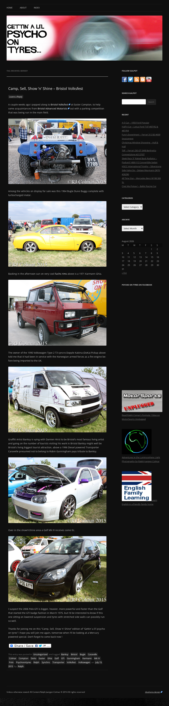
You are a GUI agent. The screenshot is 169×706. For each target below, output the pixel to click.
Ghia (50, 658)
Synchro (46, 662)
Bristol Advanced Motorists (52, 108)
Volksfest (71, 662)
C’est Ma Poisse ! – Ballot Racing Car (139, 186)
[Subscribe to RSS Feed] (136, 81)
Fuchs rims (61, 273)
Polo (11, 662)
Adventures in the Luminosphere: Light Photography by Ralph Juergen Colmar (141, 459)
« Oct (124, 272)
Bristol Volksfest (59, 104)
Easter (42, 658)
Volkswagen (84, 662)
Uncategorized (40, 654)
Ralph (36, 662)
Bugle (82, 654)
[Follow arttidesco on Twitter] (130, 81)
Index (37, 7)
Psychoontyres (23, 662)
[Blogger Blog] (142, 81)
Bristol (74, 654)
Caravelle (92, 654)
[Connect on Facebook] (124, 81)
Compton (23, 658)
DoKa (33, 658)
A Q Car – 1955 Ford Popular (135, 122)
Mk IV (97, 658)
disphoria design (152, 692)
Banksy (64, 654)
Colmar (12, 658)
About (23, 7)
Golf (57, 658)
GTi (62, 658)
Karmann (87, 658)
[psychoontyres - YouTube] (149, 81)
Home (10, 7)
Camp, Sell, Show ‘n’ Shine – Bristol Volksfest (45, 88)
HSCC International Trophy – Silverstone (141, 166)
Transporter (58, 662)
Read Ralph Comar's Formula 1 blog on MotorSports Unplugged (141, 417)
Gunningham (73, 658)
